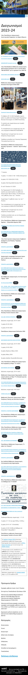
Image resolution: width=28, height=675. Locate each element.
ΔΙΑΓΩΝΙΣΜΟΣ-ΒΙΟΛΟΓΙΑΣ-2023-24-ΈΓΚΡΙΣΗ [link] (10, 340)
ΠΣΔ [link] (23, 669)
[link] (26, 15)
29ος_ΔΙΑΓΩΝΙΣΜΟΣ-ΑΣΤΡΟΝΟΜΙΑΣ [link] (9, 440)
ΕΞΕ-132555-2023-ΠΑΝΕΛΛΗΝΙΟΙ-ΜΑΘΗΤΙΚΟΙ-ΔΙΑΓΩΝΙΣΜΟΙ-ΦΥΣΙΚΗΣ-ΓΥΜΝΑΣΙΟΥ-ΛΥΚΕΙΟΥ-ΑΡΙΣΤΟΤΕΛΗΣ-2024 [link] (11, 166)
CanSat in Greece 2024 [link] (9, 539)
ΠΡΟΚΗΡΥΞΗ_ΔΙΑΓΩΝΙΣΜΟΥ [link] (7, 246)
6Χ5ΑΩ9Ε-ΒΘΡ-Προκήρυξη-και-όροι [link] (9, 63)
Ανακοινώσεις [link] (5, 625)
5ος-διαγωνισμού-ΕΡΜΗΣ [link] (6, 282)
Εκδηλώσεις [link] (4, 641)
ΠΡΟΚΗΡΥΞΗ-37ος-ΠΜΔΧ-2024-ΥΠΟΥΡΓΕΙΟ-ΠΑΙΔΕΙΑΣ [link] (12, 225)
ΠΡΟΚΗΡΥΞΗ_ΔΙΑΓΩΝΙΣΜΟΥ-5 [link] (7, 299)
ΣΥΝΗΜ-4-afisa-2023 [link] (5, 393)
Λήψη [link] (15, 58)
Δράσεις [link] (3, 638)
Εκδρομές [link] (3, 644)
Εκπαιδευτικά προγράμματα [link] (8, 648)
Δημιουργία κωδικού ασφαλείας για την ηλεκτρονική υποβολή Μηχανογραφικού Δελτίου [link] (12, 613)
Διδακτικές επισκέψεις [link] (7, 635)
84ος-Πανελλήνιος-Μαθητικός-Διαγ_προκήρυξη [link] (11, 511)
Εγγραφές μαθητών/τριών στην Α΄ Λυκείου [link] (12, 588)
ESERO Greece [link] (5, 546)
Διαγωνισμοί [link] (4, 631)
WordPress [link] (12, 671)
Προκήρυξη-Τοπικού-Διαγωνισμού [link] (8, 112)
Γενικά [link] (3, 628)
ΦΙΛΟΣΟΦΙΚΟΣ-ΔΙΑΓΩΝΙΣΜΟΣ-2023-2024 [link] (10, 74)
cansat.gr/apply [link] (21, 572)
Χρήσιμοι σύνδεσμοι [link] (9, 656)
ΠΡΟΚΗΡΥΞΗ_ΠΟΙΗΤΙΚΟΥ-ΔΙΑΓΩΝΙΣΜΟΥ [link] (9, 410)
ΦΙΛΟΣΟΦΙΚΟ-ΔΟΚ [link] (5, 79)
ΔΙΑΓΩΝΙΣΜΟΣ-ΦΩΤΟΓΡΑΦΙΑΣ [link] (7, 367)
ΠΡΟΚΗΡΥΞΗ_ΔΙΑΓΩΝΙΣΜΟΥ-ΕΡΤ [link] (8, 476)
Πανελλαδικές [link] (5, 651)
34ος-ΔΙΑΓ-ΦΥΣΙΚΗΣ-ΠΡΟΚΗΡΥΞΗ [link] (8, 316)
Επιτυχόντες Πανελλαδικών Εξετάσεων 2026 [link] (13, 591)
